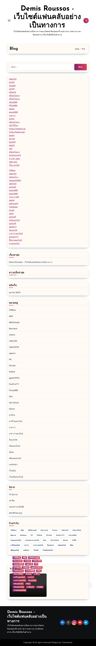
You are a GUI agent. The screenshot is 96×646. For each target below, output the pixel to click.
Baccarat (13, 328)
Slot (11, 396)
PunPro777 (14, 384)
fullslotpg (13, 207)
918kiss (12, 170)
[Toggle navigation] (9, 20)
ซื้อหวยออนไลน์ (15, 240)
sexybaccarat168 (32, 540)
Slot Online (14, 403)
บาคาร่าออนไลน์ (16, 233)
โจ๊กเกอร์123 (14, 165)
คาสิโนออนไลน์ (15, 421)
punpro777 (13, 237)
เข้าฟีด (12, 501)
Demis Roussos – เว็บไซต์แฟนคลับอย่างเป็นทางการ (30, 262)
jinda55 (12, 86)
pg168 (11, 82)
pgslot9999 (14, 378)
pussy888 (13, 112)
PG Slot (12, 366)
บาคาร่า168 (14, 197)
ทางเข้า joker (14, 159)
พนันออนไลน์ (14, 446)
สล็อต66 (12, 92)
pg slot (12, 139)
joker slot (13, 162)
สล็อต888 (13, 102)
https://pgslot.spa (17, 132)
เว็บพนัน (12, 471)
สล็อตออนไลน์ (15, 458)
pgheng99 (13, 204)
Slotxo (12, 409)
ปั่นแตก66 (13, 230)
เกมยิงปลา (13, 464)
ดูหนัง (11, 213)
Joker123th (14, 347)
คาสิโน (12, 415)
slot (10, 149)
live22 (11, 210)
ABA (11, 316)
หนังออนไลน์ (14, 220)
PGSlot (12, 372)
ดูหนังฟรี (12, 187)
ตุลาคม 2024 (14, 292)
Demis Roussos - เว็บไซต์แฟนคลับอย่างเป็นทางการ (47, 17)
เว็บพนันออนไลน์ (16, 477)
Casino (12, 335)
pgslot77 (13, 227)
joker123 (12, 79)
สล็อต (11, 452)
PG (10, 359)
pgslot (12, 109)
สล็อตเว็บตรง (14, 96)
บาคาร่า (12, 115)
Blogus (55, 642)
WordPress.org (15, 513)
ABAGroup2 (14, 322)
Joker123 (13, 341)
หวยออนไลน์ (14, 243)
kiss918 (12, 142)
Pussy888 (13, 390)
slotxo (11, 119)
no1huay (23, 535)
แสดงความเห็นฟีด (16, 507)
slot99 (12, 89)
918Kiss (12, 310)
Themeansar (66, 642)
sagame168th (15, 180)
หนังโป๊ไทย (13, 125)
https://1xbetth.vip (17, 129)
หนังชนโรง (13, 177)
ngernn (12, 353)
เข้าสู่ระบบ (13, 494)
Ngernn (13, 535)
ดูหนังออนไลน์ (15, 155)
